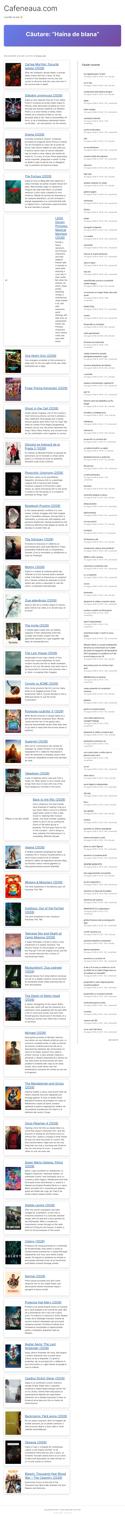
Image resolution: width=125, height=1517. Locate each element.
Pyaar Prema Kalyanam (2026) (46, 388)
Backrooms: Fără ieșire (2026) (46, 1416)
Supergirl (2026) (36, 741)
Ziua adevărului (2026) (41, 600)
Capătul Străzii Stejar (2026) (45, 1378)
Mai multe (113, 1040)
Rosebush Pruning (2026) (42, 506)
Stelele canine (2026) (40, 1205)
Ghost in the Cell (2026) (41, 408)
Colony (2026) (35, 1241)
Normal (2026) (35, 1276)
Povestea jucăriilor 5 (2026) (44, 711)
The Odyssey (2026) (39, 539)
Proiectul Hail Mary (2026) (43, 1302)
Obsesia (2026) (36, 1442)
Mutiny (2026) (35, 567)
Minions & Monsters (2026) (44, 882)
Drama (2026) (34, 134)
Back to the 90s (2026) (49, 799)
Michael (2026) (35, 1033)
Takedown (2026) (37, 773)
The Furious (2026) (38, 176)
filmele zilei (40, 56)
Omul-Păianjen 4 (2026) (41, 1123)
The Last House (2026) (41, 653)
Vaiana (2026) (35, 847)
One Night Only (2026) (40, 355)
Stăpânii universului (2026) (43, 95)
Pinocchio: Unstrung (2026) (44, 472)
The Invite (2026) (37, 625)
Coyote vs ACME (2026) (41, 683)
